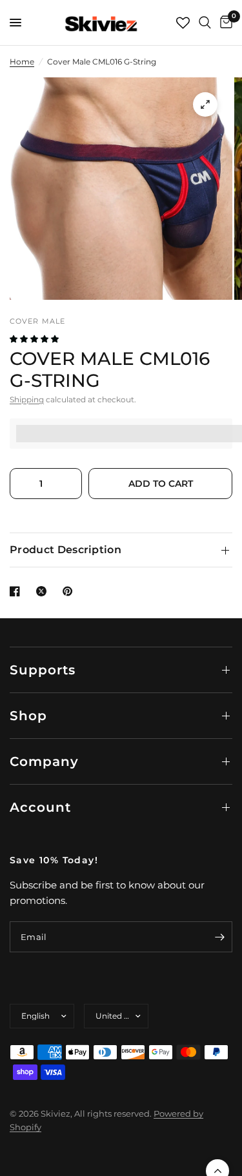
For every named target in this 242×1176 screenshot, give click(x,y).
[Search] (205, 22)
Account (40, 807)
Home (22, 61)
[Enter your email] (219, 936)
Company (44, 761)
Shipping (27, 399)
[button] (35, 339)
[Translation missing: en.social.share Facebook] (17, 591)
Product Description (65, 550)
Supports (43, 670)
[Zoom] (205, 104)
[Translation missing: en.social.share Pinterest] (70, 591)
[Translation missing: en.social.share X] (44, 591)
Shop (28, 715)
